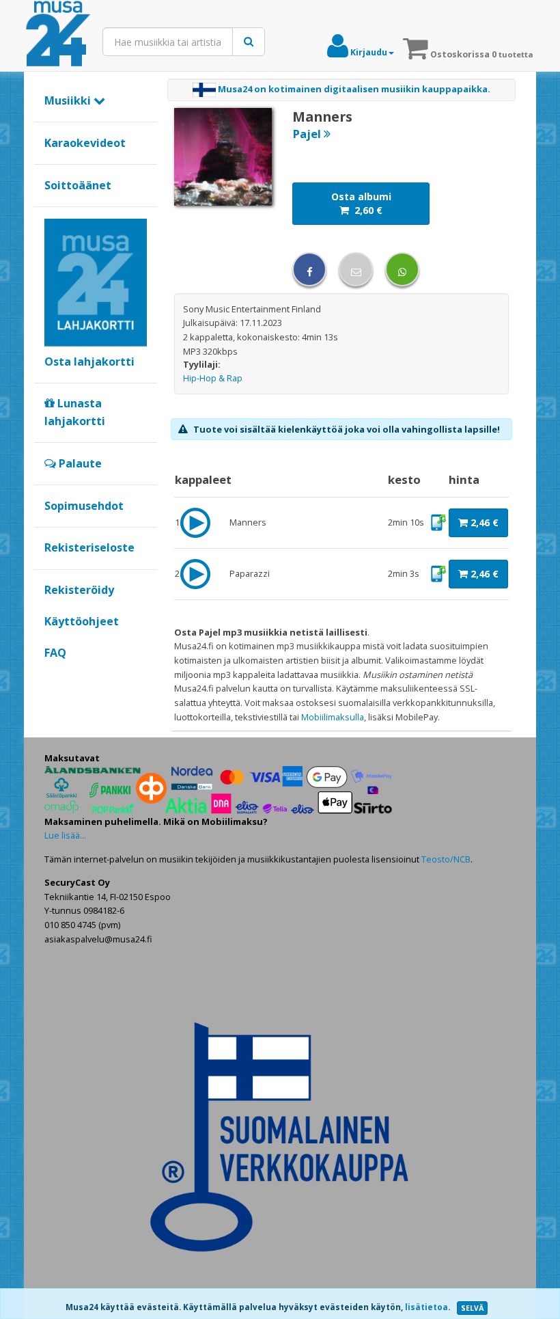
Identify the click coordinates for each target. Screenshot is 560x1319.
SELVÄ (472, 1308)
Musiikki (69, 100)
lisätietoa (426, 1307)
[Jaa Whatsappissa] (402, 269)
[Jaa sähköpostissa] (356, 269)
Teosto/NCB (446, 859)
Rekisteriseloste (89, 547)
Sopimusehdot (84, 505)
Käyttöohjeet (81, 621)
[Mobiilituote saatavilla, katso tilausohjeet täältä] (438, 521)
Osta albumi (361, 203)
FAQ (55, 652)
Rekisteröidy (79, 589)
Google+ (51, 676)
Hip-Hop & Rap (212, 378)
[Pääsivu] (58, 34)
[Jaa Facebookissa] (309, 269)
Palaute (79, 463)
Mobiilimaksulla (332, 717)
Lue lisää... (65, 835)
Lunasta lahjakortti (74, 412)
